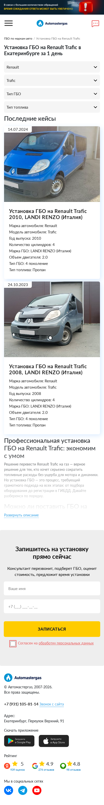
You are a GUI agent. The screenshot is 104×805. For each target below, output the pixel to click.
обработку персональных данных (66, 643)
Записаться (52, 629)
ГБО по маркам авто (18, 38)
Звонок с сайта (51, 704)
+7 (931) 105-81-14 (21, 703)
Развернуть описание (21, 515)
